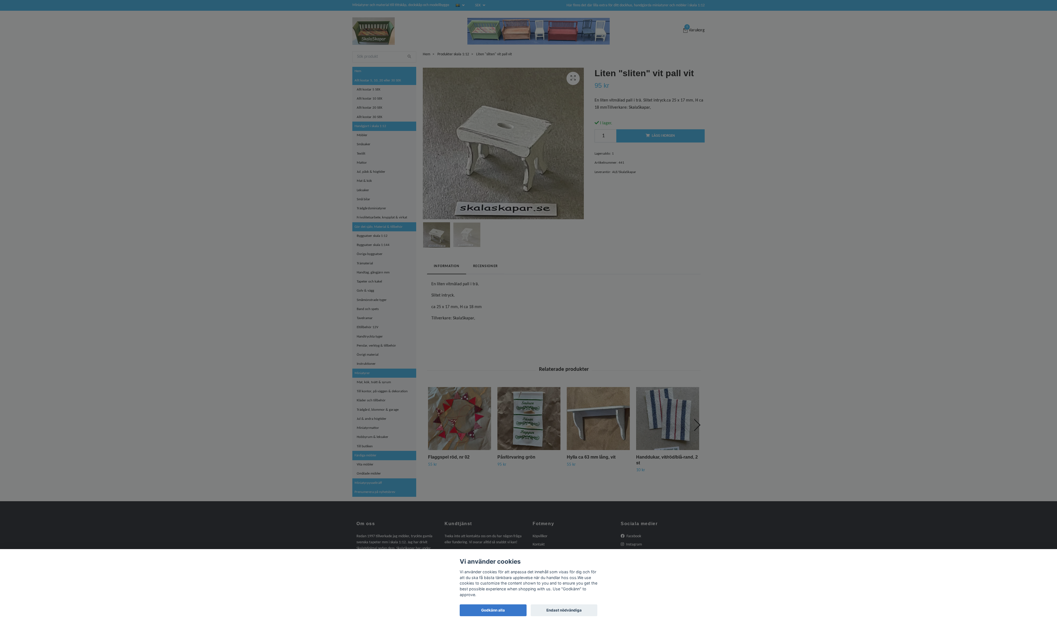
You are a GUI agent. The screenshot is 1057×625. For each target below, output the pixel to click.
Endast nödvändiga (564, 610)
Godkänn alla (493, 610)
